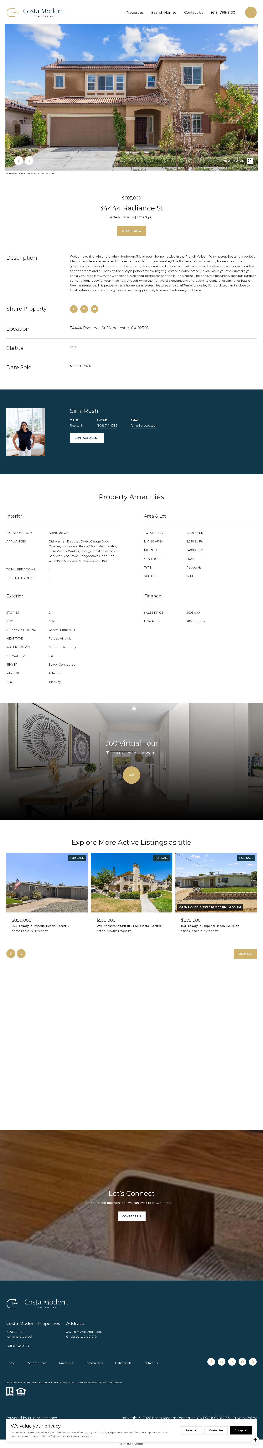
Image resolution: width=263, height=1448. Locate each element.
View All (245, 954)
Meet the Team (37, 1363)
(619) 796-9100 (223, 12)
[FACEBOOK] (211, 1362)
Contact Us (193, 12)
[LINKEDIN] (232, 1362)
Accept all (241, 1430)
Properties (135, 12)
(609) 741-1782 (107, 425)
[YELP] (253, 1362)
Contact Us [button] (131, 1216)
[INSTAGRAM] (221, 1362)
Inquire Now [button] (131, 231)
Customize (216, 1430)
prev (18, 160)
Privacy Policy (245, 1418)
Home (10, 1363)
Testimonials (123, 1363)
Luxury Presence (42, 1418)
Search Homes (164, 12)
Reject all (191, 1430)
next (29, 160)
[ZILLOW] (242, 1362)
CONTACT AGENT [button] (87, 438)
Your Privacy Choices (131, 1443)
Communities (94, 1363)
